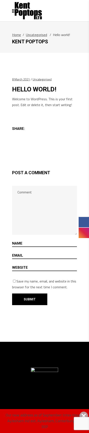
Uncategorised (36, 34)
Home (16, 34)
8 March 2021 (21, 79)
